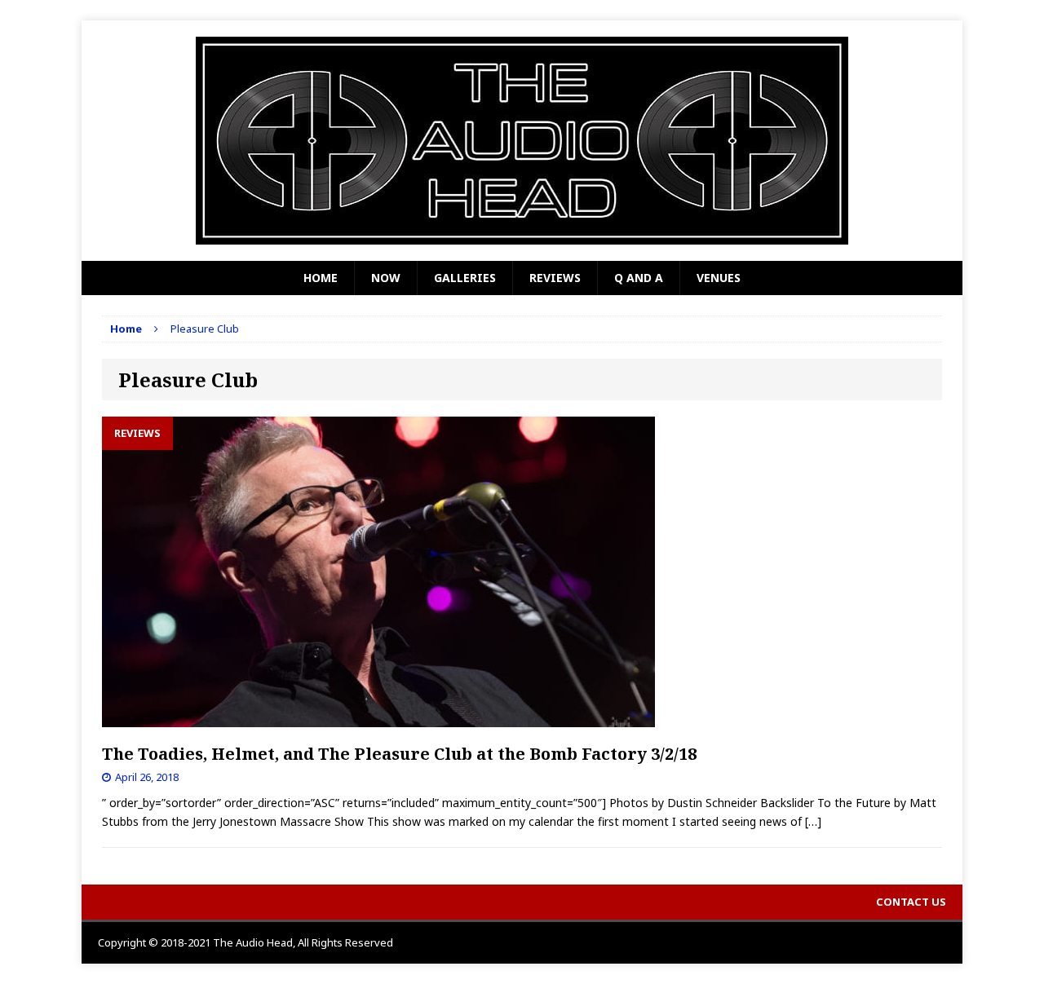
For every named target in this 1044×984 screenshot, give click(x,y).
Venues (719, 277)
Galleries (465, 277)
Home (320, 277)
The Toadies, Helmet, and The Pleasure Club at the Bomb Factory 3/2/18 (399, 754)
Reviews (555, 277)
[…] (813, 821)
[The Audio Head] (522, 140)
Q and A (638, 277)
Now (385, 277)
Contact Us (911, 901)
